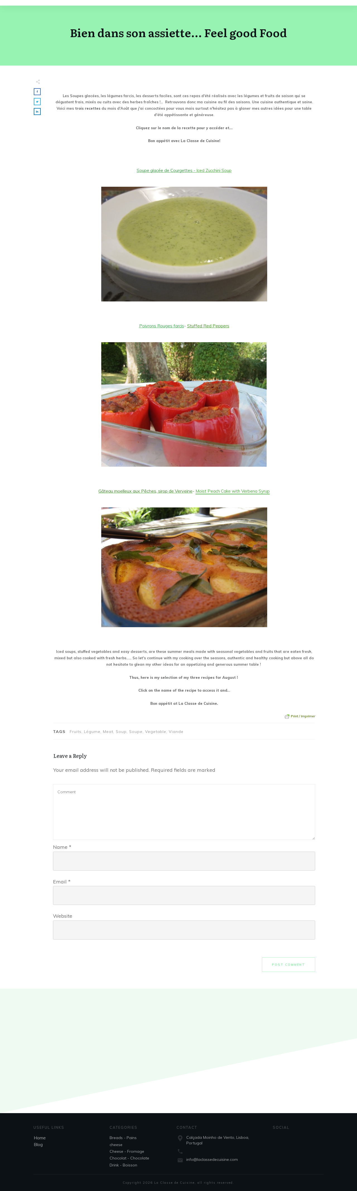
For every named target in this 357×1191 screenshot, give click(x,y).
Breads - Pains (123, 1137)
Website (62, 916)
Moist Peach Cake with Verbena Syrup (233, 491)
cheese (116, 1144)
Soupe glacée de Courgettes (164, 170)
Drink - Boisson (123, 1165)
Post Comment (288, 965)
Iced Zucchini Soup (213, 170)
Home (40, 1137)
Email (62, 881)
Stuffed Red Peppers (208, 326)
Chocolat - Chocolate (129, 1158)
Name (62, 847)
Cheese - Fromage (127, 1151)
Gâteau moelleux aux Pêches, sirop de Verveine (145, 491)
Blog (38, 1144)
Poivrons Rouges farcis (161, 326)
